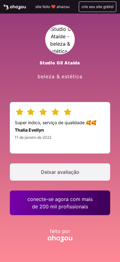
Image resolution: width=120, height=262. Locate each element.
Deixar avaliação (60, 172)
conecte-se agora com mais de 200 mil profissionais (60, 203)
